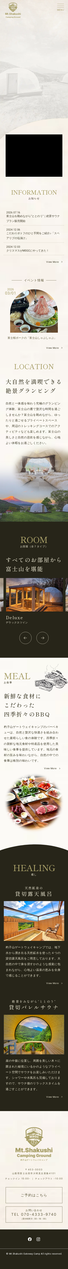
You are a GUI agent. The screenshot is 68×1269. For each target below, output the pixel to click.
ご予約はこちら (34, 1195)
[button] (25, 638)
